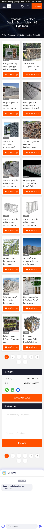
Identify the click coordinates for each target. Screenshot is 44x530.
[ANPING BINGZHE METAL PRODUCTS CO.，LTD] (12, 6)
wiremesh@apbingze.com (14, 2)
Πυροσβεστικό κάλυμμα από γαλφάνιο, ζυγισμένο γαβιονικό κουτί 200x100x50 (32, 108)
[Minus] (40, 472)
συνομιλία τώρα (22, 397)
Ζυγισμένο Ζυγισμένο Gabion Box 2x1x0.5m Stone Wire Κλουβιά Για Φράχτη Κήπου (32, 342)
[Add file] (3, 526)
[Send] (41, 526)
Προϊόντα (11, 35)
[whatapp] (12, 389)
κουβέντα (37, 6)
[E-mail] (18, 389)
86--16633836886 (35, 2)
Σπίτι (4, 35)
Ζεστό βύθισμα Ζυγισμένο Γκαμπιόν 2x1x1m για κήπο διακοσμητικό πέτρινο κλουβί (32, 69)
